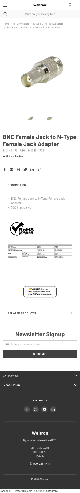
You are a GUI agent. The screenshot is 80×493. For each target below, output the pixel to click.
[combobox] (40, 14)
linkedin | (28, 490)
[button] (40, 185)
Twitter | (18, 490)
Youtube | (39, 490)
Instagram (52, 490)
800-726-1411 (41, 463)
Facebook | (6, 490)
